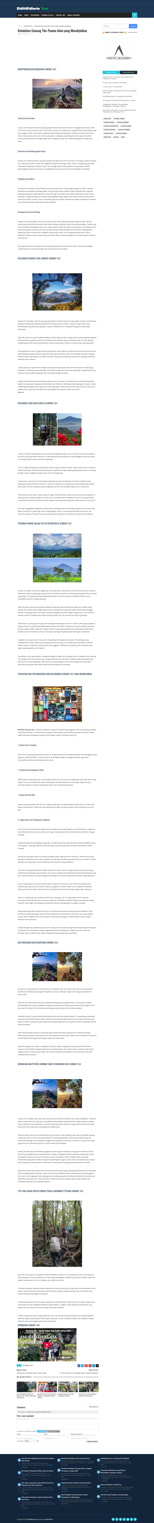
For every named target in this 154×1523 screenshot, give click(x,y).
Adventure (107, 118)
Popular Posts (128, 72)
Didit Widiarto (49, 1519)
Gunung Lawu (108, 133)
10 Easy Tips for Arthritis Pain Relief (115, 83)
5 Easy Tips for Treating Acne (113, 87)
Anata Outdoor (74, 15)
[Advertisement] (57, 51)
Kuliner (116, 137)
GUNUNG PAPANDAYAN (111, 126)
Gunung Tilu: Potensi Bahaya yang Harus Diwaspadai (87, 1395)
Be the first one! (46, 1412)
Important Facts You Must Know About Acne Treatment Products (118, 78)
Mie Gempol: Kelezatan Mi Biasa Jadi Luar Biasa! (119, 100)
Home (20, 15)
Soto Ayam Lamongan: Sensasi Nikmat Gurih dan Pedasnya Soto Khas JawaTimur (119, 111)
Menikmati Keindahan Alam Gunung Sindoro (75, 1458)
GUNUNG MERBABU (123, 122)
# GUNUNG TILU (28, 1365)
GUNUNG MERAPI (109, 122)
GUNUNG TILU (28, 26)
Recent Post (111, 72)
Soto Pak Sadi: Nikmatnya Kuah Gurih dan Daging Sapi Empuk (119, 91)
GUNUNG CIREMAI (119, 118)
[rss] (124, 1519)
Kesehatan (35, 15)
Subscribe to (21, 1441)
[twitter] (113, 1519)
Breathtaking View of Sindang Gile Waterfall (117, 96)
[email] (127, 1519)
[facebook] (116, 1519)
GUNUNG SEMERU (126, 126)
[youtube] (131, 1519)
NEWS (26, 15)
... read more (48, 1465)
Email (45, 1434)
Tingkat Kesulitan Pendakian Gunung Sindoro (76, 1483)
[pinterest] (135, 1519)
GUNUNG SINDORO (109, 129)
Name (19, 1434)
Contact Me (60, 15)
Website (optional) (76, 1434)
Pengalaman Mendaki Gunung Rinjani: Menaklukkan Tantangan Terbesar (115, 105)
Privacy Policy (47, 15)
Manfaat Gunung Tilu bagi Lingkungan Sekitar (66, 1395)
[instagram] (120, 1519)
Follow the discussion (97, 1407)
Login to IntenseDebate (41, 1431)
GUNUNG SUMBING (124, 129)
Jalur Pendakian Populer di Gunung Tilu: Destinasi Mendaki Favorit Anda (26, 1395)
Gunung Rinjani (121, 133)
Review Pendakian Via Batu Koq (111, 1484)
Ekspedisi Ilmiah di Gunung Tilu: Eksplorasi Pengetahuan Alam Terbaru (47, 1395)
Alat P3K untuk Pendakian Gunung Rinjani (114, 1495)
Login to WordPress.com (53, 1431)
